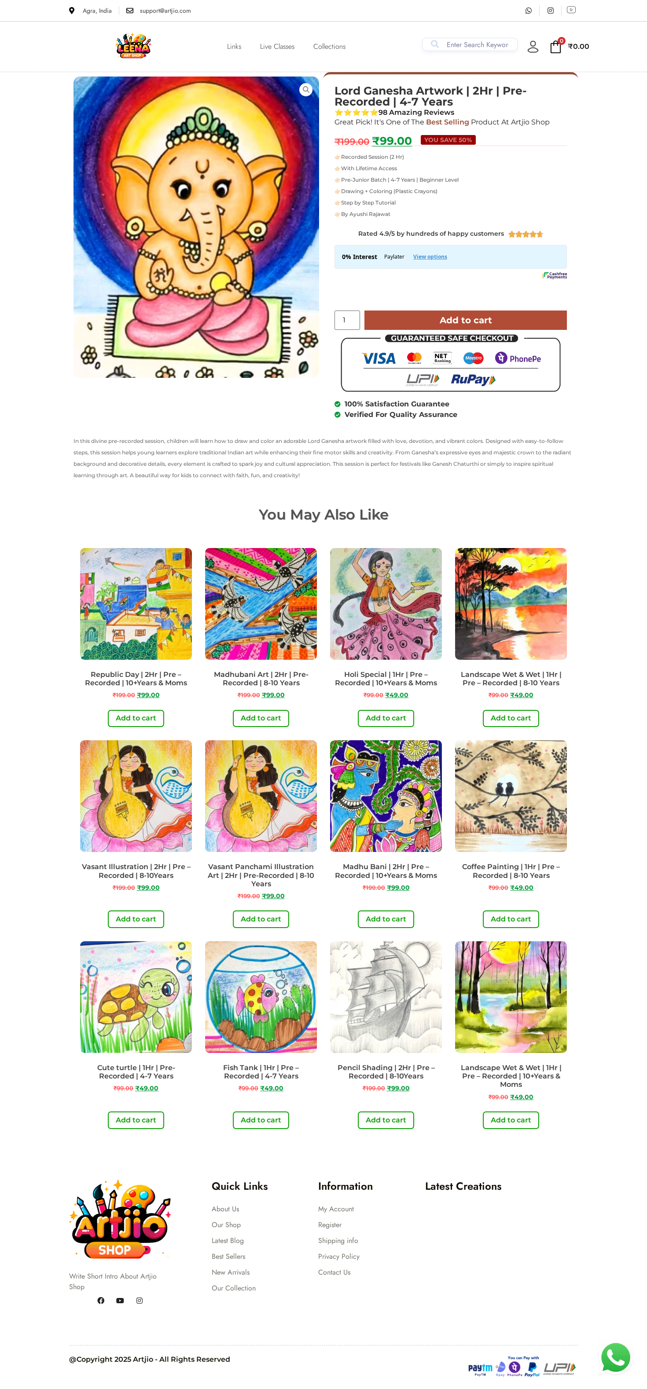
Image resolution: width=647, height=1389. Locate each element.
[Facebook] (100, 1301)
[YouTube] (120, 1301)
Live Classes (277, 46)
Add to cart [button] (136, 718)
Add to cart (466, 320)
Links (234, 46)
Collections (329, 46)
